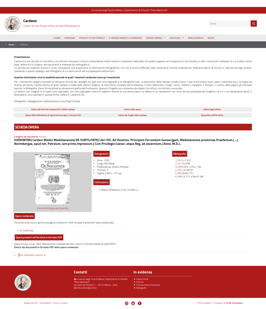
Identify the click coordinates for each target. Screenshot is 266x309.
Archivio (175, 38)
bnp (180, 176)
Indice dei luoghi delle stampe (132, 115)
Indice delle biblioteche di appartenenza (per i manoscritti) (53, 115)
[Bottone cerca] (254, 23)
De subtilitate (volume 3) (32, 255)
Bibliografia (196, 38)
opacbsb (183, 167)
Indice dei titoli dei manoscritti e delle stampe (53, 109)
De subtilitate (26, 230)
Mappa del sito (31, 303)
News (211, 38)
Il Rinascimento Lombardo (125, 38)
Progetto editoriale (92, 38)
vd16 (181, 160)
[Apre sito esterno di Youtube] (133, 303)
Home (57, 38)
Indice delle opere (132, 109)
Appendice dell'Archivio (212, 115)
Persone (70, 38)
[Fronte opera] (52, 179)
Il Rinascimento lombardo (148, 285)
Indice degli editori (212, 109)
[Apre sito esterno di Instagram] (126, 303)
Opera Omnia (154, 38)
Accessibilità (45, 303)
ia (179, 163)
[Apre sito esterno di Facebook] (139, 303)
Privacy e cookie (60, 303)
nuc (180, 170)
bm (179, 173)
